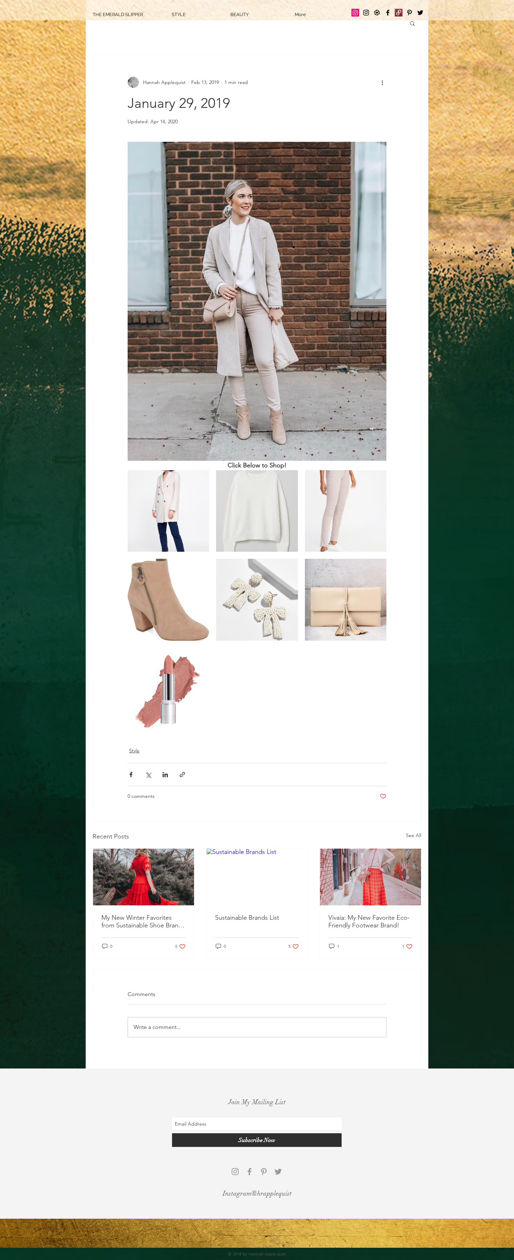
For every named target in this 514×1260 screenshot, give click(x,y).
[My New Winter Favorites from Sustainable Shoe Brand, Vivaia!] (143, 877)
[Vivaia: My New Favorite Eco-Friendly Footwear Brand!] (370, 877)
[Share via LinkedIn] (165, 774)
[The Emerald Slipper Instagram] (355, 12)
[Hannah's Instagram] (366, 12)
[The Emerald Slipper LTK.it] (377, 12)
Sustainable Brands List (247, 917)
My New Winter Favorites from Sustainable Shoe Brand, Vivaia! (142, 921)
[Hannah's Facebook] (388, 12)
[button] (412, 23)
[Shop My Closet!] (398, 12)
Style (134, 750)
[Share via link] (182, 774)
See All (413, 835)
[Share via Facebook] (131, 774)
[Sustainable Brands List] (257, 877)
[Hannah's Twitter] (420, 12)
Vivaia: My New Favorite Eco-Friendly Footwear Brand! (368, 921)
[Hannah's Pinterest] (409, 12)
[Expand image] (200, 479)
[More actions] (382, 82)
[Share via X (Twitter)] (148, 774)
